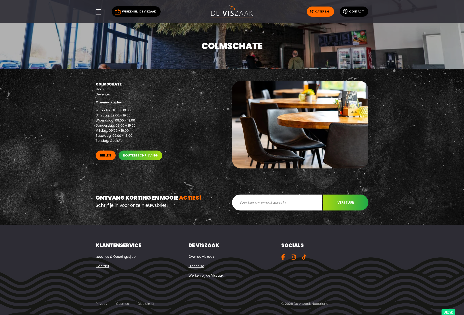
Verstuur (345, 202)
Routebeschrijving (140, 155)
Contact (356, 11)
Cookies (122, 303)
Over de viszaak (201, 256)
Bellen (105, 155)
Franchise (196, 266)
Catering (322, 11)
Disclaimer (146, 303)
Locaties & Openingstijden (117, 256)
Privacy (101, 303)
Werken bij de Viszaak (139, 11)
